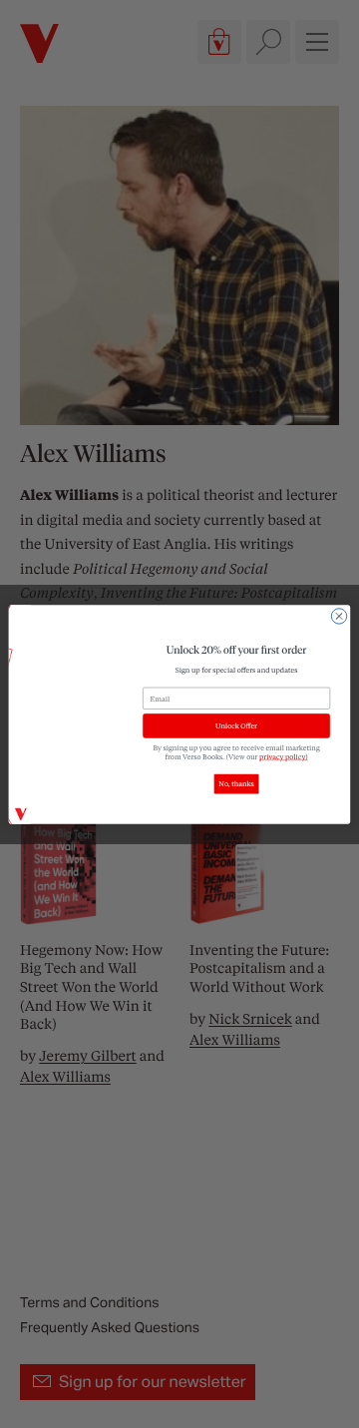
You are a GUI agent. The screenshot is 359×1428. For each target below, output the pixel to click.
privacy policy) (283, 755)
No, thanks (235, 783)
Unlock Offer (236, 724)
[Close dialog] (338, 615)
